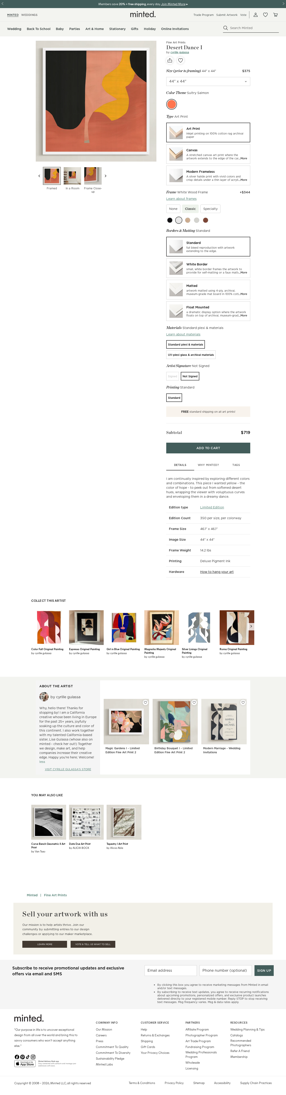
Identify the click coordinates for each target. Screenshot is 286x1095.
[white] (178, 220)
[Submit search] (225, 28)
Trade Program (203, 15)
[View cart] (275, 14)
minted (13, 15)
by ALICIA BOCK (79, 848)
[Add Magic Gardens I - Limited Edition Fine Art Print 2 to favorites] (145, 702)
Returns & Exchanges (155, 1035)
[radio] (208, 132)
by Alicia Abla (115, 848)
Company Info (107, 1022)
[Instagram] (33, 1056)
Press (99, 1041)
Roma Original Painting (233, 649)
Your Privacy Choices (155, 1052)
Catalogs (236, 1035)
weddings (29, 15)
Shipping (147, 1041)
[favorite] (180, 60)
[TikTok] (27, 1056)
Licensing (191, 1068)
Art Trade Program (198, 1041)
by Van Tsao (38, 851)
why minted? (208, 465)
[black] (169, 220)
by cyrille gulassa (41, 653)
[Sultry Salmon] (171, 104)
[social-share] (169, 60)
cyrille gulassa (179, 52)
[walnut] (205, 220)
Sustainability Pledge (110, 1058)
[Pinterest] (22, 1056)
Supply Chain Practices (256, 1083)
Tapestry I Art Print (117, 843)
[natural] (187, 220)
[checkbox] (173, 209)
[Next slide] (105, 175)
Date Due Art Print (79, 843)
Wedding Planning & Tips (247, 1029)
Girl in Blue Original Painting (123, 649)
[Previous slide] (39, 175)
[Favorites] (265, 14)
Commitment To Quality (112, 1047)
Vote (243, 15)
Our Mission (104, 1029)
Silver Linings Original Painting (194, 650)
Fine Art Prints (175, 42)
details (180, 465)
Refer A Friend (240, 1051)
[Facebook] (17, 1056)
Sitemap (199, 1083)
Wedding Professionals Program (201, 1054)
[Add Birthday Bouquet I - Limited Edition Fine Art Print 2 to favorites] (194, 702)
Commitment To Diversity (113, 1052)
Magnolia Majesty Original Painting (160, 650)
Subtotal (174, 432)
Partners (192, 1022)
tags (236, 465)
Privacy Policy (174, 1083)
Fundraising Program (199, 1047)
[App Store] (25, 1065)
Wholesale (192, 1062)
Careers (101, 1035)
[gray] (196, 220)
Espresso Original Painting (84, 649)
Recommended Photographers (240, 1042)
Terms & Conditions (142, 1083)
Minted (32, 895)
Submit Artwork (227, 15)
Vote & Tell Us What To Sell (93, 944)
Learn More (44, 944)
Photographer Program (201, 1035)
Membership (239, 1056)
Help (144, 1029)
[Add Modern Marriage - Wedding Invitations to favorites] (243, 702)
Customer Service (155, 1022)
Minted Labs (104, 1064)
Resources (239, 1022)
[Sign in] (255, 14)
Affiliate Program (197, 1029)
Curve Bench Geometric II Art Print (48, 845)
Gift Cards (148, 1047)
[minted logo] (143, 14)
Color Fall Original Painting (47, 649)
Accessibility (222, 1083)
